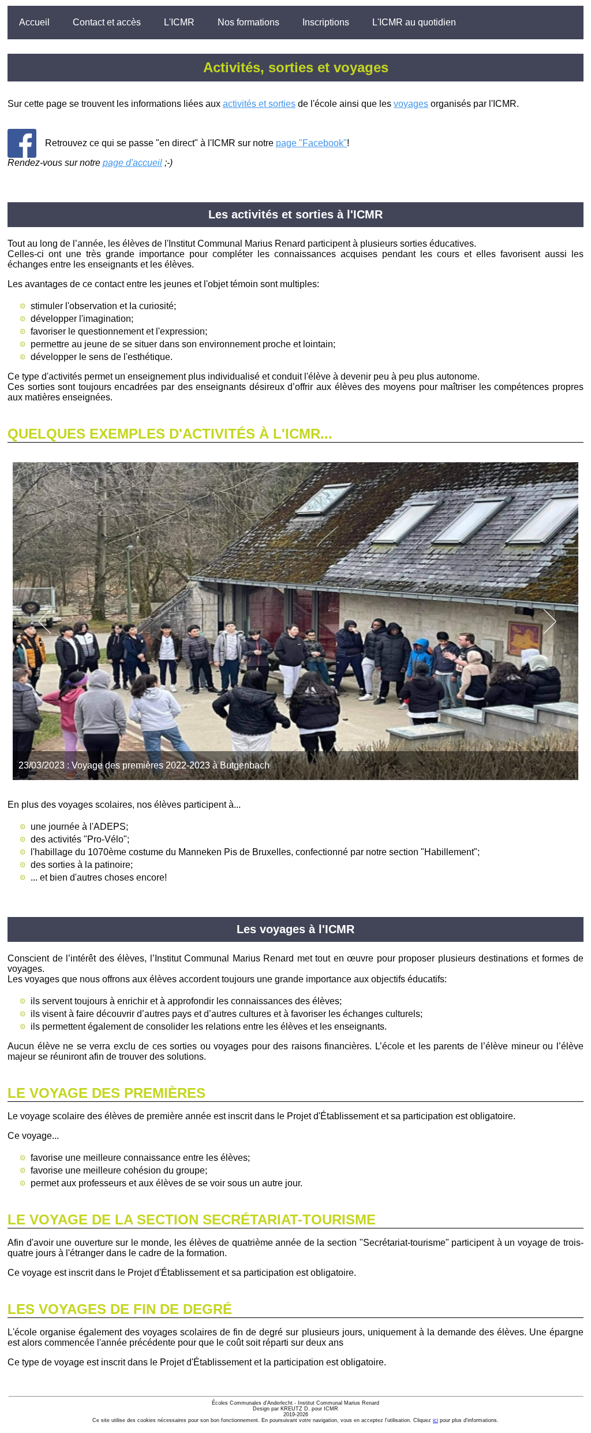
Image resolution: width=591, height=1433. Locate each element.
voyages (411, 104)
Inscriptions (325, 22)
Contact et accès (107, 22)
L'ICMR (179, 22)
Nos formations (248, 22)
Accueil (34, 22)
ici (435, 1420)
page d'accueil (132, 163)
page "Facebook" (311, 143)
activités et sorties (259, 104)
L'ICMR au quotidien (414, 22)
